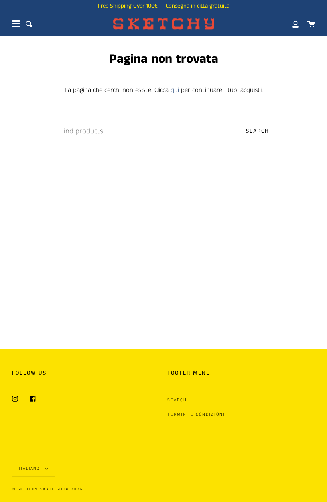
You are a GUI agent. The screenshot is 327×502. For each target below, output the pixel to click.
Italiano (30, 468)
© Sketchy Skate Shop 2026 (47, 489)
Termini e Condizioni (196, 414)
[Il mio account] (291, 24)
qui (175, 90)
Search (257, 131)
